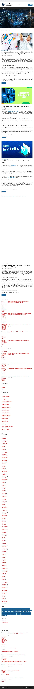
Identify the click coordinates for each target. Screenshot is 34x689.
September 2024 (4, 460)
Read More (3, 82)
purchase (8, 612)
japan (26, 611)
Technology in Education (6, 415)
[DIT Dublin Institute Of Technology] (4, 670)
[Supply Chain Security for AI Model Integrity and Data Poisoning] (4, 376)
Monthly (3, 387)
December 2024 (4, 455)
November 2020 (4, 512)
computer (7, 610)
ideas (13, 611)
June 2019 (3, 538)
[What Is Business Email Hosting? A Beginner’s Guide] (17, 149)
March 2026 (4, 438)
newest (5, 612)
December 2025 (4, 443)
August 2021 (4, 501)
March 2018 (4, 562)
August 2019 (4, 535)
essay (31, 610)
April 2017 (3, 579)
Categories (4, 385)
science (20, 612)
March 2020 (4, 524)
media (3, 612)
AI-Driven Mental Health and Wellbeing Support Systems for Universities (20, 368)
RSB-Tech (9, 4)
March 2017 (4, 581)
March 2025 (4, 451)
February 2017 (4, 582)
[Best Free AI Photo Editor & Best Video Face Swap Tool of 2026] (4, 340)
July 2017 (3, 574)
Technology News (5, 418)
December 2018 (4, 548)
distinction (19, 610)
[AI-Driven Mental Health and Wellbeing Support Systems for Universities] (4, 368)
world (5, 615)
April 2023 (3, 482)
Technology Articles (5, 410)
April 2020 (3, 523)
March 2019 (4, 543)
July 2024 (3, 463)
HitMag (31, 687)
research (12, 612)
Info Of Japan (4, 644)
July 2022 (3, 487)
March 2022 (4, 493)
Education (3, 398)
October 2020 (4, 513)
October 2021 (4, 499)
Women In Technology (5, 429)
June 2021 (3, 504)
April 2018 (3, 560)
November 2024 (4, 457)
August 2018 (4, 554)
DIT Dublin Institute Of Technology (13, 670)
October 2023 (4, 477)
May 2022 (3, 490)
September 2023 (4, 479)
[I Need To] (3, 674)
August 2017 (4, 573)
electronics (23, 610)
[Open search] (31, 8)
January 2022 (4, 496)
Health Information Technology (7, 401)
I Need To (7, 674)
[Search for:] (24, 5)
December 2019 (4, 529)
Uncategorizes (4, 424)
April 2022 (3, 491)
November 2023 (4, 476)
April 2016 (3, 598)
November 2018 (4, 549)
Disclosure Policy (5, 622)
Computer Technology (5, 396)
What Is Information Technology (7, 426)
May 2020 (3, 521)
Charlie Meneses (10, 55)
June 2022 (3, 488)
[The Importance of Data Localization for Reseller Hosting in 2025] (17, 95)
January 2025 (4, 454)
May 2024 (3, 466)
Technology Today (5, 421)
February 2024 (4, 471)
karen (29, 611)
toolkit (3, 615)
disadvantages (15, 610)
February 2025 (4, 452)
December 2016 (4, 585)
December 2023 (4, 474)
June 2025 (3, 446)
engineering (27, 610)
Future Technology (5, 399)
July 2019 (3, 537)
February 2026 (4, 440)
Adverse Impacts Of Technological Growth (15, 664)
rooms (17, 612)
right (14, 612)
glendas (6, 611)
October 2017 (4, 570)
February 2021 (4, 507)
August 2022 (4, 485)
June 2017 (3, 576)
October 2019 (4, 532)
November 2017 (4, 568)
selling (23, 612)
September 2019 (4, 534)
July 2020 (3, 518)
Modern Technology (5, 404)
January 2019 (4, 546)
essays (3, 611)
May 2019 (3, 540)
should (30, 612)
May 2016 (3, 596)
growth (9, 611)
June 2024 (3, 465)
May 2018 (3, 559)
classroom (3, 610)
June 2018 (3, 557)
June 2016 (3, 595)
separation (26, 612)
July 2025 (3, 444)
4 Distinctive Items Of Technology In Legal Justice (10, 651)
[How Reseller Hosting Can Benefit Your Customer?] (4, 363)
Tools (3, 423)
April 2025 (3, 449)
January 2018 (4, 565)
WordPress (27, 687)
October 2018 (4, 551)
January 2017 (4, 584)
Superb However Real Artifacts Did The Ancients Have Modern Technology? (14, 661)
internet (24, 611)
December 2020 (4, 510)
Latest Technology (5, 402)
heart (11, 611)
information (20, 611)
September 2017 (4, 571)
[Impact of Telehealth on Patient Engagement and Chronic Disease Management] (17, 229)
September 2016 (4, 590)
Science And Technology (6, 407)
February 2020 (4, 526)
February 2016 (4, 601)
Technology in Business (5, 50)
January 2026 (4, 441)
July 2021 (3, 502)
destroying (10, 610)
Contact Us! (4, 620)
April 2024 (3, 468)
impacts (16, 611)
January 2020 (4, 527)
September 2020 (4, 515)
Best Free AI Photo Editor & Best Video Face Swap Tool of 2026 (18, 340)
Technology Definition (5, 412)
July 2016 (3, 593)
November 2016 (4, 587)
